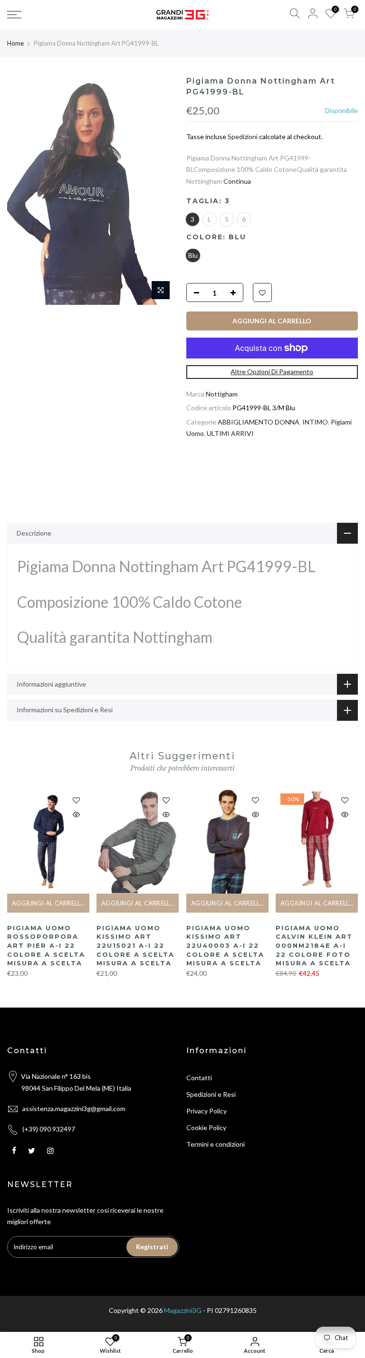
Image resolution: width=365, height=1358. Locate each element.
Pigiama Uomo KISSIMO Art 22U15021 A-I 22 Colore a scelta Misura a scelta (135, 945)
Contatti (199, 1078)
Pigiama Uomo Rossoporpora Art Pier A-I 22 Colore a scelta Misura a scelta (46, 945)
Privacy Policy (206, 1111)
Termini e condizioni (215, 1144)
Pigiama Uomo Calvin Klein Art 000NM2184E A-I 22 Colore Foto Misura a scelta (314, 945)
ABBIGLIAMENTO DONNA (258, 422)
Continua (236, 181)
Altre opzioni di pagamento (272, 372)
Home (15, 43)
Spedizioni (243, 136)
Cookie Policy (206, 1127)
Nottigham (222, 394)
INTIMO (315, 422)
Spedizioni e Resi (211, 1094)
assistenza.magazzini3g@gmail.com (73, 1108)
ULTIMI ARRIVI (230, 433)
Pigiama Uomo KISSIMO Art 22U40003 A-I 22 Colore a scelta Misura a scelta (225, 945)
